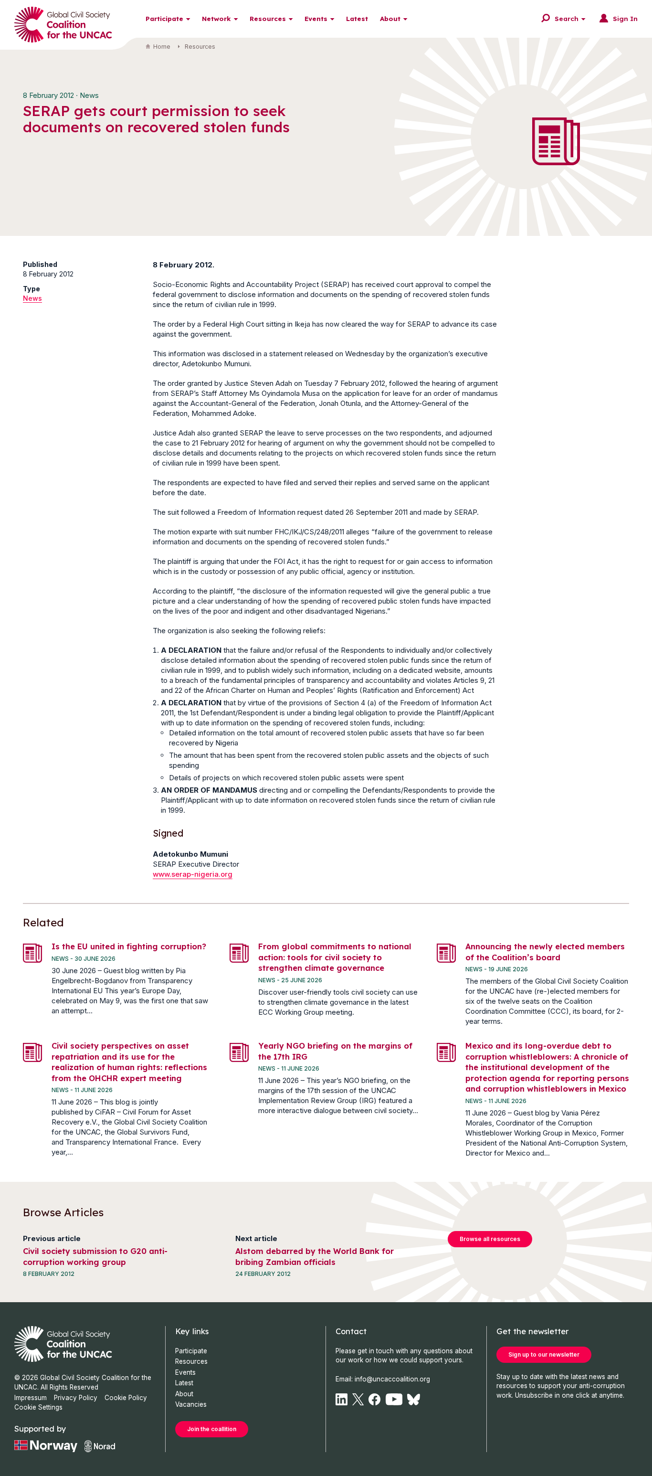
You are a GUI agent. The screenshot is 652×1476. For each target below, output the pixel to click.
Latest (357, 18)
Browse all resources (490, 1238)
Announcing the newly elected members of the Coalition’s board (545, 951)
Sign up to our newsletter (543, 1354)
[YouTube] (394, 1399)
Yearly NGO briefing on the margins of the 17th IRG (335, 1051)
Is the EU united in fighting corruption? (129, 946)
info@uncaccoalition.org (392, 1379)
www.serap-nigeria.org (192, 874)
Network (216, 18)
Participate (164, 18)
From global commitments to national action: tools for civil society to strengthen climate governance (334, 957)
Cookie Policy (126, 1398)
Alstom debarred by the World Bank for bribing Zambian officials (314, 1256)
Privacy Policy (75, 1398)
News (32, 298)
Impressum (30, 1398)
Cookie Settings (38, 1407)
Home (161, 46)
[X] (358, 1399)
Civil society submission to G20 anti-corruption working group (95, 1256)
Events (316, 18)
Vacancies (191, 1404)
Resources (268, 18)
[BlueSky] (413, 1399)
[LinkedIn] (341, 1399)
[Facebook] (374, 1399)
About (390, 18)
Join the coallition (211, 1429)
